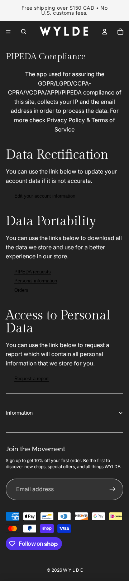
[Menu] (8, 31)
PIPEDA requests (32, 272)
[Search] (24, 32)
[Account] (105, 32)
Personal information (35, 280)
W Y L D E (73, 570)
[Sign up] (112, 489)
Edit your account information (44, 196)
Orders (21, 290)
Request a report (31, 378)
